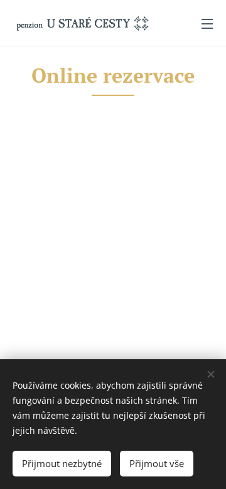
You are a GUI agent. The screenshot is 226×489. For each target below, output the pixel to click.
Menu (207, 23)
